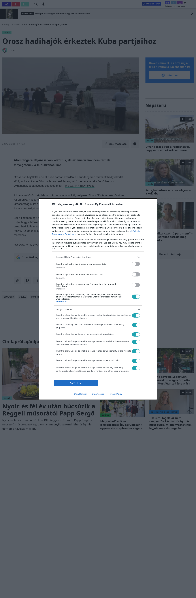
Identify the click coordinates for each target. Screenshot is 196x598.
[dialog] (98, 299)
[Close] (151, 204)
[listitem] (98, 257)
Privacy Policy (115, 394)
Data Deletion (80, 394)
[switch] (136, 264)
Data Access (98, 394)
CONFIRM (76, 383)
